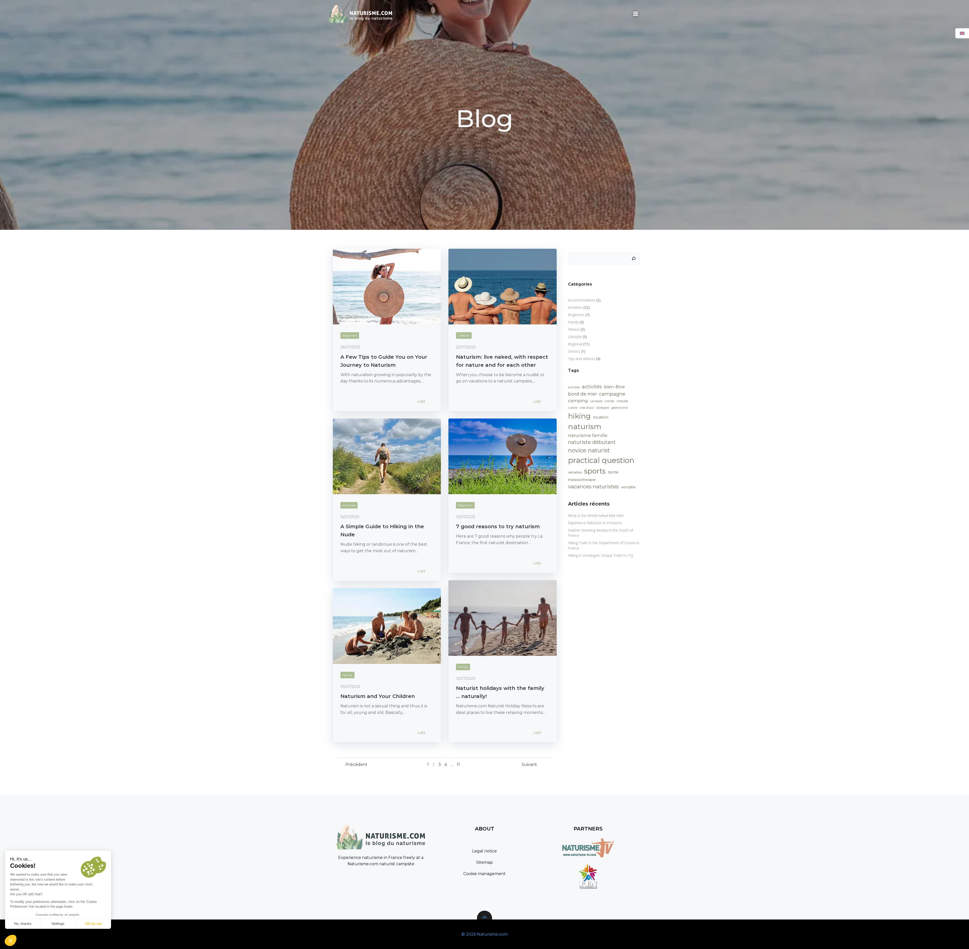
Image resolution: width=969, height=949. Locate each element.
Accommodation (581, 300)
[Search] (634, 258)
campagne (612, 394)
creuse (622, 401)
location (600, 417)
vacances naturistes (593, 486)
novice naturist (589, 450)
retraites (575, 472)
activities (574, 387)
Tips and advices (581, 358)
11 (458, 764)
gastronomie (619, 407)
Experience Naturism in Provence (595, 522)
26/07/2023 (350, 347)
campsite (596, 401)
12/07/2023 (465, 517)
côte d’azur (587, 407)
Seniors (574, 351)
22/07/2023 (466, 347)
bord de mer (582, 394)
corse (609, 401)
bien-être (614, 386)
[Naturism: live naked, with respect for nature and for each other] (502, 286)
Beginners (349, 335)
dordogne (602, 407)
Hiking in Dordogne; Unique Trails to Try (600, 555)
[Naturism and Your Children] (387, 625)
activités (592, 386)
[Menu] (635, 14)
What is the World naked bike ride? (596, 515)
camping (578, 400)
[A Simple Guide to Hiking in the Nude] (387, 456)
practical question (601, 460)
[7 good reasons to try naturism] (502, 456)
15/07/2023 (349, 517)
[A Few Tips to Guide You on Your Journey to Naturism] (387, 286)
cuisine (572, 407)
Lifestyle (464, 335)
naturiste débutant (592, 442)
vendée (628, 487)
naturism (584, 426)
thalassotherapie (582, 480)
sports (595, 471)
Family (463, 667)
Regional (575, 344)
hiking (579, 416)
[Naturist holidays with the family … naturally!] (502, 617)
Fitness (574, 329)
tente (613, 472)
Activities (349, 505)
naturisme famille (587, 435)
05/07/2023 (350, 686)
